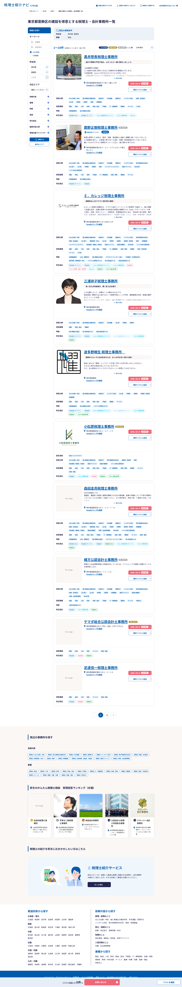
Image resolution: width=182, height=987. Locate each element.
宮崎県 (64, 964)
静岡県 (77, 935)
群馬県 (43, 927)
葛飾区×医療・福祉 (67, 775)
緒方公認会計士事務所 (101, 559)
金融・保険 (148, 956)
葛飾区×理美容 (125, 771)
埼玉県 (50, 927)
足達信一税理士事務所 (101, 667)
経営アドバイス (123, 938)
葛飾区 (52, 11)
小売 (107, 956)
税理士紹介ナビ (33, 11)
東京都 (44, 11)
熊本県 (50, 964)
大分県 (57, 964)
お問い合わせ (100, 982)
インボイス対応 (101, 922)
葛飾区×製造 (33, 771)
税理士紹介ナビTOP (105, 6)
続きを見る (119, 78)
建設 (97, 956)
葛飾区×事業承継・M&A (36, 758)
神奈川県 (71, 927)
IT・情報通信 (137, 956)
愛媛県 (77, 953)
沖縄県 (79, 964)
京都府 (37, 946)
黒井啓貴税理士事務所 (101, 56)
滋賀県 (64, 946)
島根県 (37, 953)
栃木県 (37, 927)
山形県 (64, 919)
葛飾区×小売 (44, 771)
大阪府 (30, 946)
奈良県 (50, 946)
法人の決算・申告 (102, 919)
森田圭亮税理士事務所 (101, 488)
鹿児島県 (71, 964)
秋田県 (57, 919)
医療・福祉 (143, 959)
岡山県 (43, 953)
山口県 (57, 953)
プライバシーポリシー (63, 977)
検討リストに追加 (140, 89)
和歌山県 (71, 946)
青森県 (37, 919)
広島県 (50, 953)
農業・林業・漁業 (130, 959)
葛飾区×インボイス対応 (103, 755)
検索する (41, 139)
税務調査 (134, 922)
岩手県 (43, 919)
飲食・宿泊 (119, 956)
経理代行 (140, 919)
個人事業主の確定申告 (118, 919)
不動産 (128, 956)
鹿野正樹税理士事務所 (101, 127)
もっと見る (98, 884)
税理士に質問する (149, 6)
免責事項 (76, 977)
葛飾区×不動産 (82, 771)
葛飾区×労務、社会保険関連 (121, 758)
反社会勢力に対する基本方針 (116, 977)
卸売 (112, 956)
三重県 (57, 946)
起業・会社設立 (101, 930)
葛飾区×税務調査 (63, 758)
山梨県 (57, 935)
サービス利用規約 (87, 977)
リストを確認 (168, 982)
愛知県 (30, 938)
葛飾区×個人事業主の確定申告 (57, 755)
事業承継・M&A (115, 930)
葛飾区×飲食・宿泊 (68, 771)
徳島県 (64, 953)
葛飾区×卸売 (55, 771)
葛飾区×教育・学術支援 (141, 771)
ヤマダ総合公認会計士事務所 (106, 621)
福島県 (70, 919)
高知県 (30, 956)
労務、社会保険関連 (102, 946)
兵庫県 (43, 946)
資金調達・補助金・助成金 (105, 938)
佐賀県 (37, 964)
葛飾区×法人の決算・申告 (36, 755)
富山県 (37, 935)
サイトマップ (48, 977)
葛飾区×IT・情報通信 (96, 771)
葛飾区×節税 (51, 758)
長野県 (64, 935)
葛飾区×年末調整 (74, 755)
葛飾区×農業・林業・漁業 (50, 775)
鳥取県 (30, 953)
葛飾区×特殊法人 (82, 775)
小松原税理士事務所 (99, 426)
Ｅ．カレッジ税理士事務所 (104, 195)
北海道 (30, 919)
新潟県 (30, 935)
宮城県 (50, 919)
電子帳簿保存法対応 (116, 922)
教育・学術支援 (108, 959)
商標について (100, 977)
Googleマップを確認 (94, 85)
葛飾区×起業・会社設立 (141, 755)
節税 (127, 922)
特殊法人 (98, 962)
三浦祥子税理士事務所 (101, 280)
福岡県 (30, 964)
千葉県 (57, 927)
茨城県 (30, 927)
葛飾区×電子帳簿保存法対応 (122, 755)
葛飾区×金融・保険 (112, 771)
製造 (102, 956)
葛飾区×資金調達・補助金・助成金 (82, 758)
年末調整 (132, 919)
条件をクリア (39, 144)
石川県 (43, 935)
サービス (118, 959)
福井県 (50, 935)
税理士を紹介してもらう (127, 6)
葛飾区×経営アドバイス (103, 758)
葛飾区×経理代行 (88, 755)
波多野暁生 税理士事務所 (104, 351)
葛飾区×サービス (34, 775)
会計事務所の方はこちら (167, 6)
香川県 (70, 953)
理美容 (97, 959)
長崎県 (43, 964)
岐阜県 (70, 935)
